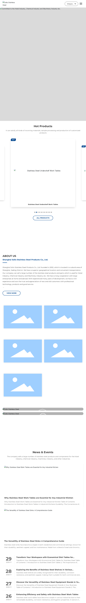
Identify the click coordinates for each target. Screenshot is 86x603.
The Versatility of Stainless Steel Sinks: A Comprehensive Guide (34, 541)
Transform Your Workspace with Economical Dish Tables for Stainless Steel (44, 557)
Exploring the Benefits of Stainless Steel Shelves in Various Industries (44, 570)
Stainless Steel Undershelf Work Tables (43, 204)
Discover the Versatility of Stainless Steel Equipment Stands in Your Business (48, 582)
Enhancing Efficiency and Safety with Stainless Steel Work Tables (47, 594)
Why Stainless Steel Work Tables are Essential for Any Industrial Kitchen (38, 498)
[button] (34, 212)
